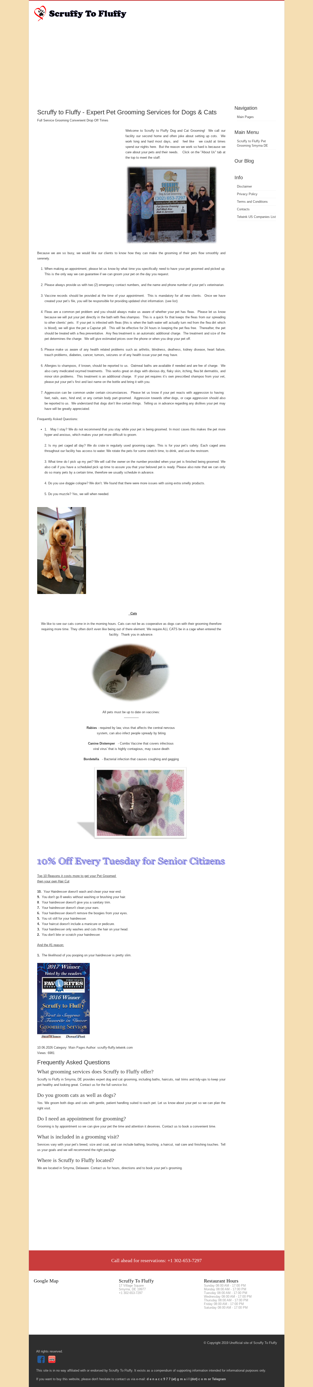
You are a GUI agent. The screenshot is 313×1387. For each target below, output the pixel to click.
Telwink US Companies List (256, 217)
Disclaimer (244, 186)
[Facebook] (41, 1362)
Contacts (243, 209)
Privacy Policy (247, 194)
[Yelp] (52, 1362)
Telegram (219, 1379)
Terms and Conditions (252, 201)
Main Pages (245, 117)
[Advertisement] (156, 67)
